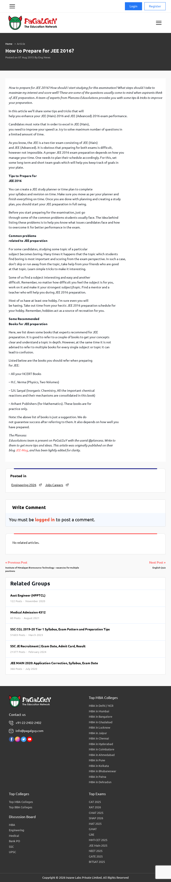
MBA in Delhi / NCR (101, 705)
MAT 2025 (95, 823)
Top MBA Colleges (21, 801)
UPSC (12, 851)
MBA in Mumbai (99, 711)
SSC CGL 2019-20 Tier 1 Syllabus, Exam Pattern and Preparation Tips (60, 631)
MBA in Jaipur (98, 733)
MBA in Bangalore (100, 716)
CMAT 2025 (96, 812)
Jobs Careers (54, 485)
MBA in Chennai (99, 738)
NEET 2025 (95, 850)
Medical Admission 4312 (28, 615)
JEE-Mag (22, 450)
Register (155, 6)
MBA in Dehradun (100, 782)
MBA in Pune (97, 760)
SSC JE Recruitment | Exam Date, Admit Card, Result (48, 648)
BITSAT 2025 (97, 861)
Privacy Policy (12, 23)
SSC (11, 846)
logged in (45, 519)
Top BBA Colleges (20, 807)
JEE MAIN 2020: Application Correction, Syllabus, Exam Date (54, 665)
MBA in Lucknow (99, 727)
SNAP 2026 (96, 818)
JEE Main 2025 (98, 845)
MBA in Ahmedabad (102, 754)
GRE (91, 834)
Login (133, 6)
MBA (12, 824)
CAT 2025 (95, 801)
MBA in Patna (97, 776)
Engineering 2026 (23, 485)
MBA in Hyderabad (101, 744)
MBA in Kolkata (99, 765)
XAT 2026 (95, 807)
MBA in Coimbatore (101, 749)
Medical (14, 835)
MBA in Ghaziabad (100, 722)
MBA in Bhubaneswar (102, 771)
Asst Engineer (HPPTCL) (27, 598)
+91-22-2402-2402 (28, 723)
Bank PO (14, 841)
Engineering (16, 830)
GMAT (93, 829)
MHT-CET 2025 (98, 839)
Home (8, 43)
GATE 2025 (96, 856)
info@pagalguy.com (29, 731)
